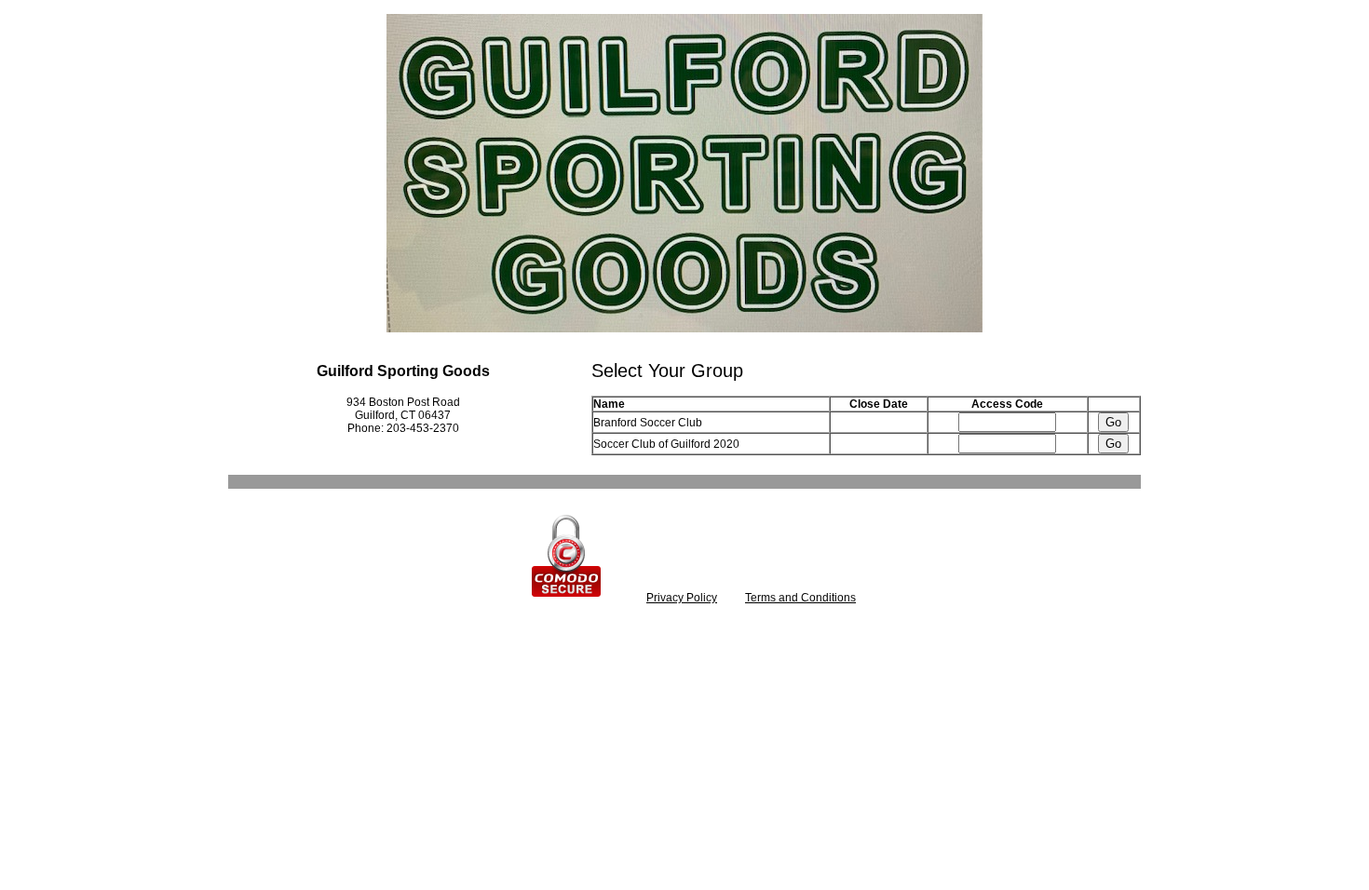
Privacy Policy (681, 597)
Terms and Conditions (800, 597)
